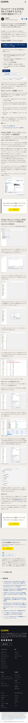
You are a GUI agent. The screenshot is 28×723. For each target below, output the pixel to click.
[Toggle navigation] (25, 1)
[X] (4, 640)
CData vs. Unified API (5, 685)
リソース (2, 701)
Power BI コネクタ (4, 665)
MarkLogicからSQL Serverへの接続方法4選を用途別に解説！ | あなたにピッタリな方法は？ (15, 589)
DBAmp (16, 658)
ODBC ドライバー (4, 652)
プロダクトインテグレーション (6, 676)
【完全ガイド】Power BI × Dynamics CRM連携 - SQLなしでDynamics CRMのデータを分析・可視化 (14, 594)
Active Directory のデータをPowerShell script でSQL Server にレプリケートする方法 (14, 586)
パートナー (3, 681)
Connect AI (17, 654)
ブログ (2, 699)
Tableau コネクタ (4, 667)
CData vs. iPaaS (4, 683)
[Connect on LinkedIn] (26, 19)
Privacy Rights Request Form (19, 719)
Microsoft (16, 701)
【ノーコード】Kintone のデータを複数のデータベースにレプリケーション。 (14, 617)
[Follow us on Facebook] (22, 19)
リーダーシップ (17, 682)
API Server (3, 660)
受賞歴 (16, 680)
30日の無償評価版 (15, 499)
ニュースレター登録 (4, 703)
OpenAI (16, 705)
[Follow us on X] (24, 19)
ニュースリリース (18, 676)
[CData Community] (11, 640)
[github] (9, 640)
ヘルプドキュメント (16, 173)
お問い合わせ (5, 644)
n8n (15, 703)
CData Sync (17, 652)
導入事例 (2, 697)
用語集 (2, 705)
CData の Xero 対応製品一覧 (9, 125)
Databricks (17, 697)
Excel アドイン (3, 663)
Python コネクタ (4, 658)
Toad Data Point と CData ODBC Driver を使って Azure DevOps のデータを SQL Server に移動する (15, 603)
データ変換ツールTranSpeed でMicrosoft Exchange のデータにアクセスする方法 (13, 613)
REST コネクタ (3, 662)
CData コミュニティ (4, 695)
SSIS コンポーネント (18, 656)
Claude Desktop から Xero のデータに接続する (14, 127)
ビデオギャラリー (4, 707)
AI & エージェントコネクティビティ (7, 679)
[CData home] (5, 1)
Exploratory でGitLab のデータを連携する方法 (14, 610)
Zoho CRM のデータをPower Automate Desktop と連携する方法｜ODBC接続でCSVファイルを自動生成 (14, 599)
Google (16, 699)
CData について (17, 674)
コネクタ (2, 674)
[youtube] (6, 640)
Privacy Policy (5, 718)
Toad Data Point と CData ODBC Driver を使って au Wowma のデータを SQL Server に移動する (14, 582)
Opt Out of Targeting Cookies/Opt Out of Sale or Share (14, 721)
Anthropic (16, 695)
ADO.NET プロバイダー (5, 656)
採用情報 (16, 686)
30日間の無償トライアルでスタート (11, 74)
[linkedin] (2, 640)
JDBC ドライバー (4, 654)
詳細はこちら (6, 70)
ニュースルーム (17, 678)
